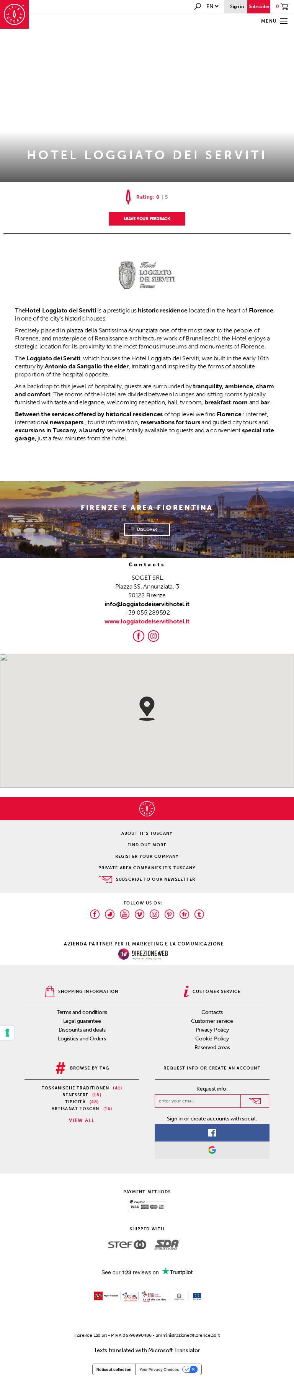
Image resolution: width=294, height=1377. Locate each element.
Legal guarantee (82, 1021)
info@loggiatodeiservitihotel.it (147, 604)
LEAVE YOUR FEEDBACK (147, 218)
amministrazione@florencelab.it (188, 1335)
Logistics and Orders (82, 1038)
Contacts (212, 1012)
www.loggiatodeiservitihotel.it (147, 621)
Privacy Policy (212, 1030)
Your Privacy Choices (159, 1369)
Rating (144, 197)
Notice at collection (113, 1369)
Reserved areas (212, 1047)
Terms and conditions (82, 1012)
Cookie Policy (212, 1038)
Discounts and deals (82, 1030)
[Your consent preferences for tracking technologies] (7, 1032)
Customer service (212, 1021)
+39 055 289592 (147, 612)
